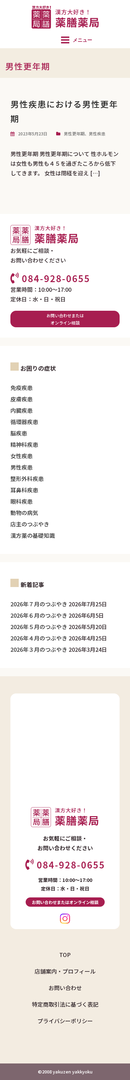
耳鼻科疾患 (24, 490)
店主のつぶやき (29, 524)
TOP (65, 954)
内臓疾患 (21, 410)
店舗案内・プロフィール (65, 971)
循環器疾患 (24, 422)
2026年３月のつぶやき (38, 649)
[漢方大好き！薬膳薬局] (65, 16)
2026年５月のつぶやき (38, 627)
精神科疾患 (24, 444)
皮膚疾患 (21, 399)
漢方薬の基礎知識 (32, 535)
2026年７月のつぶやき (38, 604)
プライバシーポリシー (65, 1021)
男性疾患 (97, 133)
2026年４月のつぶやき (38, 638)
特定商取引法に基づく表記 (65, 1004)
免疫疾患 (21, 387)
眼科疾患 (21, 501)
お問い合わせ (65, 988)
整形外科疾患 (27, 478)
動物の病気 (24, 512)
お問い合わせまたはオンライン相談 (65, 319)
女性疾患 (21, 456)
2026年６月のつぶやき (38, 615)
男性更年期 (74, 133)
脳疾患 (18, 433)
